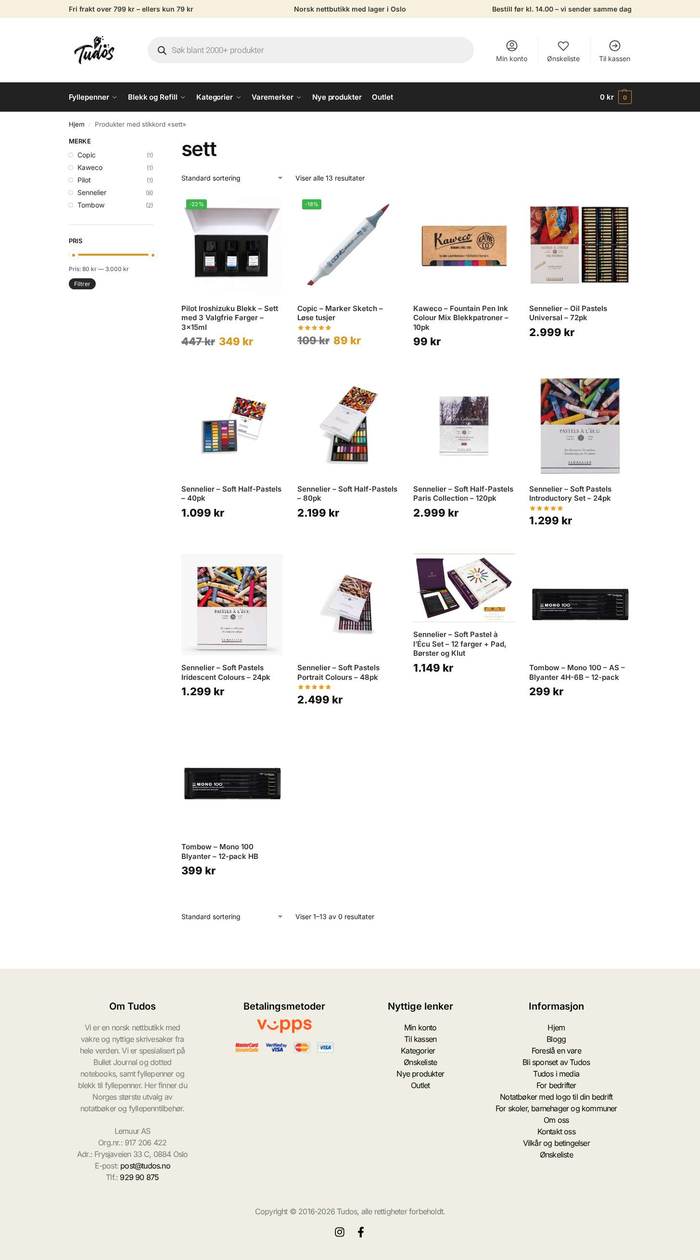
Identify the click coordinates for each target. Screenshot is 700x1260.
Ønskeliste (563, 58)
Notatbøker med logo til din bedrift (556, 1097)
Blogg (556, 1039)
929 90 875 (139, 1177)
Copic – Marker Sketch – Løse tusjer (340, 313)
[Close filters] (156, 142)
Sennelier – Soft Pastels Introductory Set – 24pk (570, 493)
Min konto (511, 58)
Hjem (77, 124)
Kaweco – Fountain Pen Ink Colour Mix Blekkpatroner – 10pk (461, 318)
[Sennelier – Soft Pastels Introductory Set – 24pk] (580, 425)
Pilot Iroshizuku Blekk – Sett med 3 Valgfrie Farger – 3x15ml (229, 318)
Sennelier (91, 192)
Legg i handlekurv (464, 365)
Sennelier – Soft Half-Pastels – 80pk (347, 493)
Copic (86, 155)
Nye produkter (420, 1073)
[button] (616, 97)
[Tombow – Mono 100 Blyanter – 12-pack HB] (232, 783)
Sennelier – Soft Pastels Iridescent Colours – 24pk (225, 672)
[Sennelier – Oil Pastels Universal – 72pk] (580, 245)
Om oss (556, 1120)
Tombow (90, 205)
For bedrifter (556, 1085)
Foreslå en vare (556, 1050)
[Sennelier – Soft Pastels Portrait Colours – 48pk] (348, 604)
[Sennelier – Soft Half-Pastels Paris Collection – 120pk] (464, 425)
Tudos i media (556, 1073)
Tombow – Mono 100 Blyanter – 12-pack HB (219, 851)
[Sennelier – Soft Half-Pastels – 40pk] (232, 425)
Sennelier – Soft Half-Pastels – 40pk (231, 493)
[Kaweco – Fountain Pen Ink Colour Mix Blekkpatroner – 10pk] (464, 245)
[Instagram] (339, 1232)
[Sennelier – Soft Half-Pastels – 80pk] (348, 425)
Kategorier (418, 1050)
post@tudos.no (145, 1165)
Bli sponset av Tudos (556, 1062)
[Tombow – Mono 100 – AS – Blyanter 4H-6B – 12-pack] (580, 604)
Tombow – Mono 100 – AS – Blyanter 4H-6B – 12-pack (577, 672)
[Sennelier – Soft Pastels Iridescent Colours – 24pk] (232, 604)
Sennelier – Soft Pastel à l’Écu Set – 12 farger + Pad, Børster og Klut (460, 644)
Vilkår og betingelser (556, 1143)
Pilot (84, 180)
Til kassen (614, 58)
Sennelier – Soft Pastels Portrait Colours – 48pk (338, 672)
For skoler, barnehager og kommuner (556, 1108)
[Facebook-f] (361, 1232)
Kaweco (89, 167)
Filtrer (82, 283)
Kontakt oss (556, 1131)
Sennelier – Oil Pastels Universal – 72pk (568, 313)
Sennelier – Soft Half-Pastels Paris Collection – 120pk (463, 493)
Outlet (420, 1085)
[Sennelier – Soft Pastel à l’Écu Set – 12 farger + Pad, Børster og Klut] (464, 588)
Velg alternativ (232, 365)
